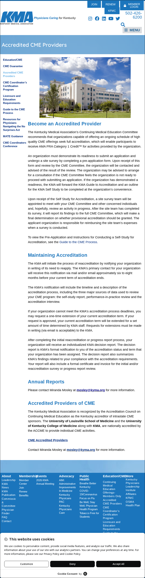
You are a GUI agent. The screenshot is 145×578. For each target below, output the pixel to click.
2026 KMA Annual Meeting (45, 482)
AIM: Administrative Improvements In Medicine (67, 485)
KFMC (130, 497)
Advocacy (66, 476)
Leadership (8, 479)
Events (41, 476)
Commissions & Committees (9, 502)
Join (21, 487)
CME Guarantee (13, 66)
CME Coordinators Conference (14, 144)
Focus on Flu (87, 498)
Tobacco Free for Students (89, 515)
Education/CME (12, 59)
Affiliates (131, 493)
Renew (23, 491)
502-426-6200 (133, 15)
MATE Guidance (13, 136)
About (6, 476)
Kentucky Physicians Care (65, 509)
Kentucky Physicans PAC (65, 498)
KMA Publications (9, 493)
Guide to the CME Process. (78, 242)
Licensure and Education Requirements (12, 99)
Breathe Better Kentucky (88, 485)
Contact (6, 521)
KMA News (5, 485)
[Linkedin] (104, 18)
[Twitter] (118, 18)
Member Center (24, 482)
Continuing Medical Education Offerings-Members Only (112, 489)
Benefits (23, 495)
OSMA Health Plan (133, 503)
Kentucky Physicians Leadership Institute (132, 485)
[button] (123, 24)
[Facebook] (97, 18)
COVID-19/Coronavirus (88, 492)
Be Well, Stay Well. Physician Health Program (89, 506)
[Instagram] (90, 18)
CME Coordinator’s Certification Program (15, 86)
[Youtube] (111, 18)
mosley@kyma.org (81, 450)
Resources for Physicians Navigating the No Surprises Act (14, 124)
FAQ (4, 517)
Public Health (84, 477)
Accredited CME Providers (13, 74)
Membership (28, 476)
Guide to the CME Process (14, 111)
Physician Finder (8, 511)
